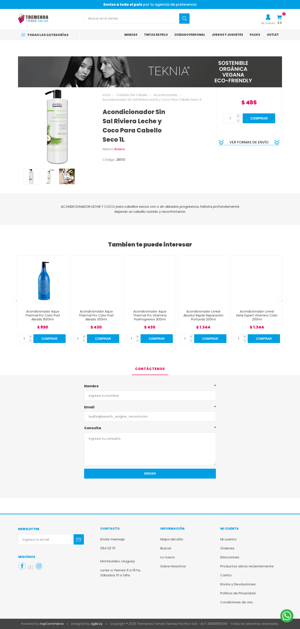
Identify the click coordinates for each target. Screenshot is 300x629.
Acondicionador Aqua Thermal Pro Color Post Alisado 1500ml (42, 315)
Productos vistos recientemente (247, 566)
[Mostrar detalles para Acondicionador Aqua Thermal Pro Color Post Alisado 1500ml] (42, 281)
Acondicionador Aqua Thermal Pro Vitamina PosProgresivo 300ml (149, 315)
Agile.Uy (97, 624)
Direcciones (229, 557)
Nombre (91, 386)
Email (89, 407)
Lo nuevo (167, 557)
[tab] (150, 369)
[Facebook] (22, 566)
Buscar (165, 548)
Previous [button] (16, 300)
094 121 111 (108, 548)
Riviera (119, 149)
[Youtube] (30, 567)
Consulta (92, 428)
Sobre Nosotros (173, 566)
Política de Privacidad (237, 593)
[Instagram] (38, 566)
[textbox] (131, 18)
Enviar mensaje (112, 539)
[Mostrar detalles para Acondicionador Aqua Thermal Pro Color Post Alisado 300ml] (96, 281)
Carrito (226, 575)
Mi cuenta (268, 23)
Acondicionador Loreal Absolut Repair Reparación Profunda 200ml (203, 315)
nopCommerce (52, 624)
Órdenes (227, 548)
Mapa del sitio (171, 539)
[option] (31, 176)
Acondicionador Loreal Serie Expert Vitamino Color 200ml (257, 315)
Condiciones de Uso (236, 602)
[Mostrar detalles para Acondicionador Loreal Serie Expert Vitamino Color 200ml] (257, 281)
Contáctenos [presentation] (150, 368)
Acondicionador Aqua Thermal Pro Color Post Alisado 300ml (96, 315)
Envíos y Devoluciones (238, 584)
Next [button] (282, 300)
